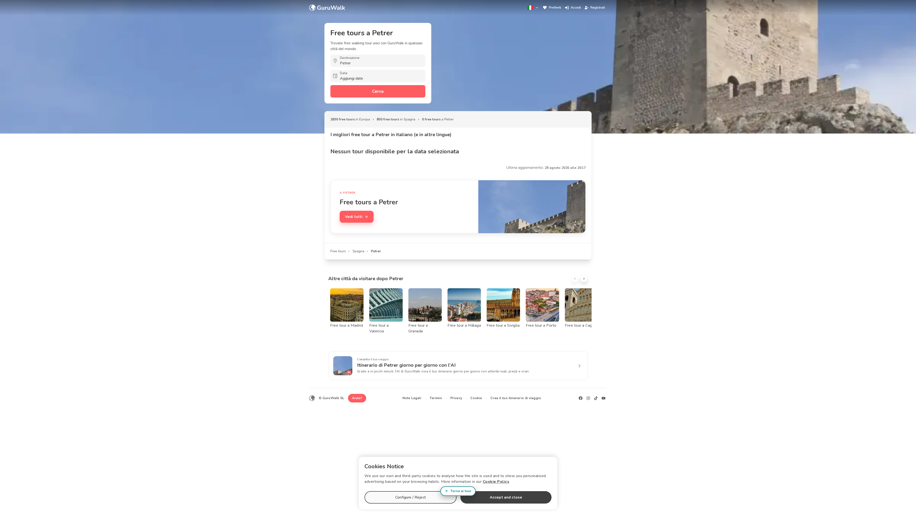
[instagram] (588, 398)
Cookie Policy (496, 481)
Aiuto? (357, 398)
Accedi (576, 7)
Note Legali (411, 398)
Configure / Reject (410, 497)
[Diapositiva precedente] (575, 279)
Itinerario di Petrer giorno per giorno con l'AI (406, 365)
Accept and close (506, 497)
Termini (436, 398)
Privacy (456, 398)
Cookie (476, 398)
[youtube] (603, 398)
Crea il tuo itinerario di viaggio (515, 398)
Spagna (358, 251)
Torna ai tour (460, 491)
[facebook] (580, 398)
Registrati (597, 7)
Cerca (378, 91)
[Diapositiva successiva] (584, 279)
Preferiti (555, 7)
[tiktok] (596, 398)
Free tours (338, 251)
